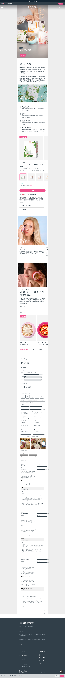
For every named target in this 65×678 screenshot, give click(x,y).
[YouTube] (44, 658)
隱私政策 (39, 639)
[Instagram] (40, 655)
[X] (40, 658)
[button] (61, 671)
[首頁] (32, 7)
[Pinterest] (44, 661)
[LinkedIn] (40, 661)
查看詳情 (22, 306)
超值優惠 (60, 3)
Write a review (43, 162)
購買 (62, 675)
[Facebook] (44, 655)
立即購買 (23, 55)
